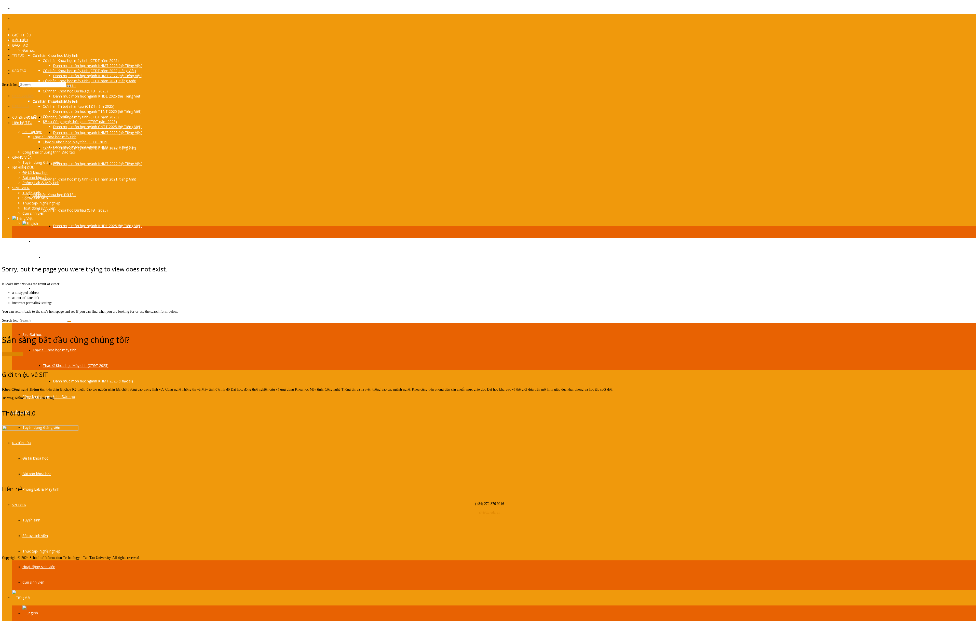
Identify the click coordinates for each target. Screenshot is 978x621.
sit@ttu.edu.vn (489, 512)
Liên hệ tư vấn (12, 354)
